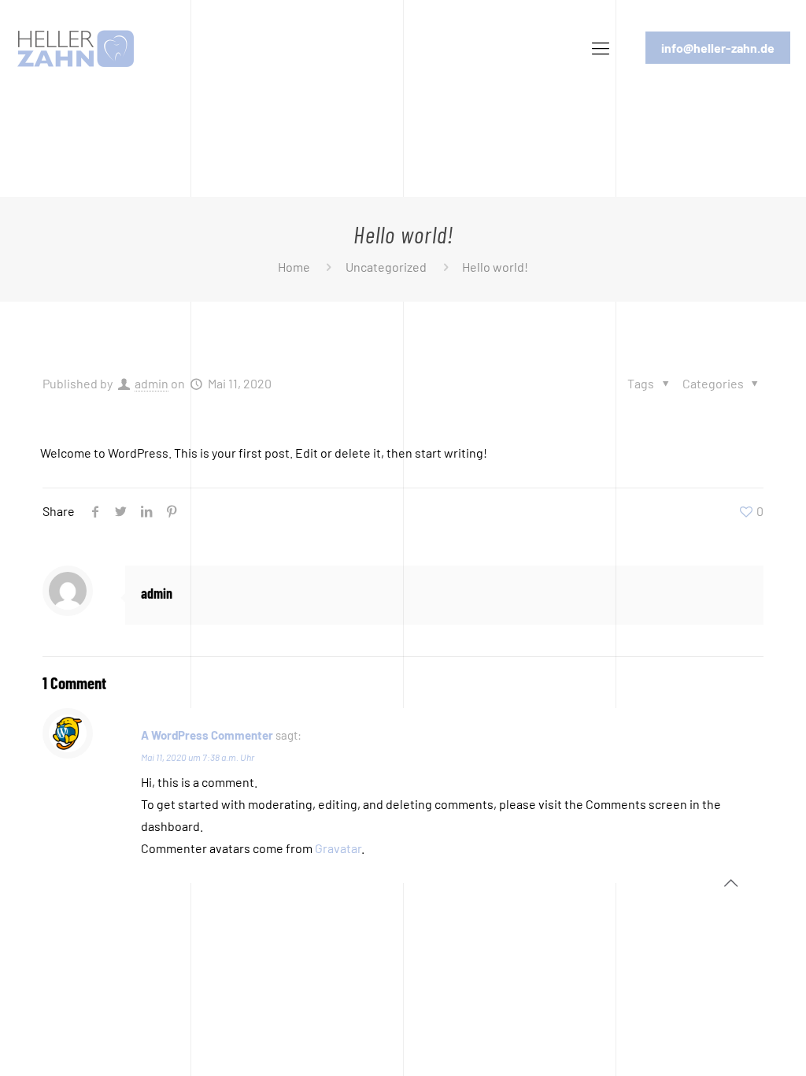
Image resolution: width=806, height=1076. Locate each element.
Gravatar (338, 847)
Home (294, 266)
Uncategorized (386, 266)
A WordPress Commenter (207, 735)
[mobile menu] (600, 47)
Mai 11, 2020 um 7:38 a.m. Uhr (197, 756)
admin (151, 383)
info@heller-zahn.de (718, 47)
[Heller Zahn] (75, 47)
